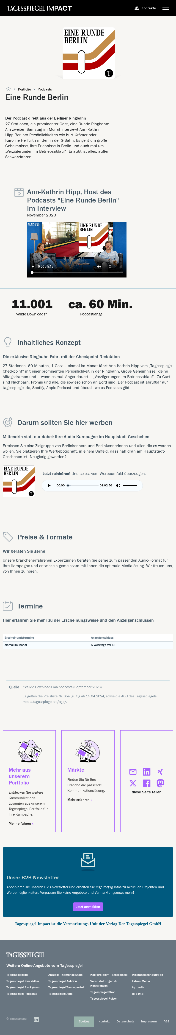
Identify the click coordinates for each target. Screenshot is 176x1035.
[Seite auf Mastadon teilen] (160, 783)
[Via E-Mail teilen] (133, 771)
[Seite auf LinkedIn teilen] (146, 771)
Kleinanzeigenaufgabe (147, 975)
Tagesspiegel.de (17, 975)
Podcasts (45, 89)
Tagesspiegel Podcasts (21, 994)
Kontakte (148, 8)
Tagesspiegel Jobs (60, 994)
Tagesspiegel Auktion (62, 981)
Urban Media (141, 981)
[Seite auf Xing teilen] (160, 771)
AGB (167, 1021)
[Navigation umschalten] (165, 8)
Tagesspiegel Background (23, 987)
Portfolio (24, 89)
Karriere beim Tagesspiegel (108, 975)
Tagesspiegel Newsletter (22, 981)
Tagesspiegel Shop (103, 992)
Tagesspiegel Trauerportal (66, 987)
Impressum (149, 1021)
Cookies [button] (84, 1021)
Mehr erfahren (20, 824)
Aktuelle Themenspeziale (65, 975)
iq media (138, 987)
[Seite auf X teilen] (133, 783)
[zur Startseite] (8, 90)
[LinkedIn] (36, 1019)
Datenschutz (125, 1021)
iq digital (138, 994)
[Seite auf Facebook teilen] (146, 783)
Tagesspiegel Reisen (104, 998)
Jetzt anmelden (88, 907)
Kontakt (104, 1021)
